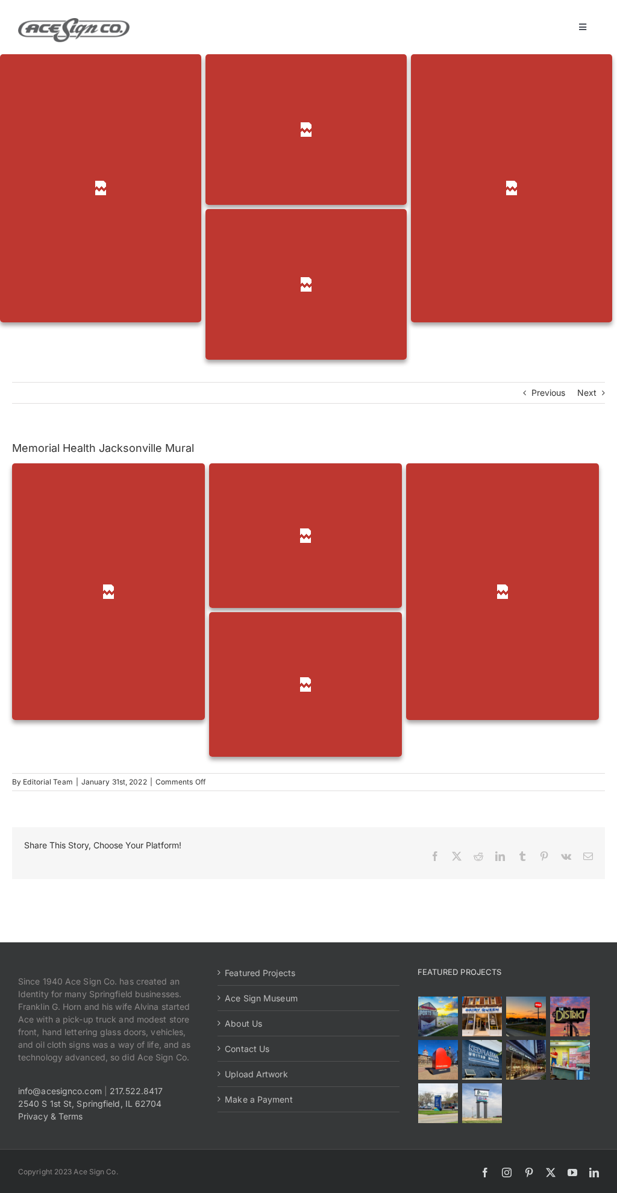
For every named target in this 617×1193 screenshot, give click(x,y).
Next (587, 392)
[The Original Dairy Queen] (482, 1016)
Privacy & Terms (50, 1116)
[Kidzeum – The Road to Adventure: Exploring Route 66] (570, 1060)
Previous (548, 392)
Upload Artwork (256, 1074)
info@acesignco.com (60, 1091)
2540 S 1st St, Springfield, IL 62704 (90, 1103)
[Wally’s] (526, 1016)
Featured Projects (260, 973)
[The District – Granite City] (570, 1016)
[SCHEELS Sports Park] (438, 1016)
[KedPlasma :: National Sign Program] (482, 1060)
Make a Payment (258, 1099)
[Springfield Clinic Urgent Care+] (438, 1103)
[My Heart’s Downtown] (438, 1060)
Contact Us (247, 1049)
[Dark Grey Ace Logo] (74, 22)
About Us (243, 1023)
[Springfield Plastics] (482, 1103)
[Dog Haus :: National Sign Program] (526, 1060)
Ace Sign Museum (261, 998)
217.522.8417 (136, 1091)
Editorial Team (47, 781)
